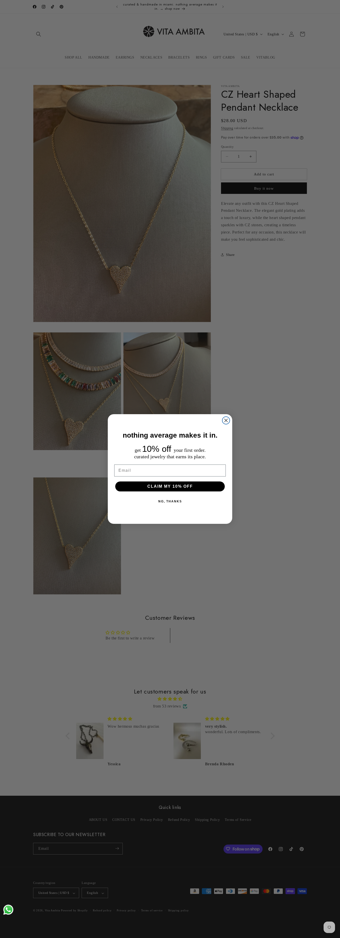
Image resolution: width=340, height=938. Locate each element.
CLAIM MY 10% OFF (170, 486)
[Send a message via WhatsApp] (8, 910)
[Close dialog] (226, 420)
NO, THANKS (170, 501)
